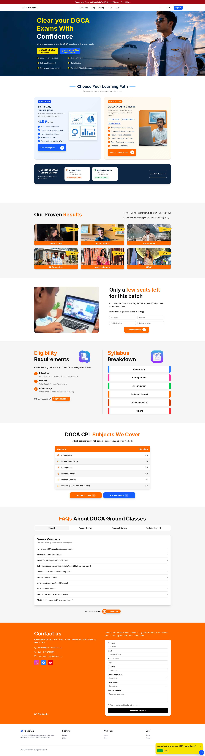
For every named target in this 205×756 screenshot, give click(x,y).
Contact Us (62, 399)
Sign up (178, 8)
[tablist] (102, 528)
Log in (168, 8)
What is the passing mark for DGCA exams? (53, 560)
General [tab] (51, 528)
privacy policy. (135, 705)
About (110, 8)
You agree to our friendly (125, 705)
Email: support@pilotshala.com (50, 656)
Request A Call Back (138, 710)
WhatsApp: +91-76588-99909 (50, 648)
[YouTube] (50, 662)
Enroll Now (125, 2)
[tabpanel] (102, 569)
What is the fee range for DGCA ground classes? (55, 600)
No (166, 751)
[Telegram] (43, 662)
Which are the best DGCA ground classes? (53, 594)
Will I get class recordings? (47, 577)
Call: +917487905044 (46, 652)
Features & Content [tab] (119, 528)
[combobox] (138, 670)
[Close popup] (200, 746)
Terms (148, 735)
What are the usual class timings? (49, 555)
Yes (160, 751)
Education (111, 666)
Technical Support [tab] (153, 528)
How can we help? (115, 690)
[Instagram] (36, 662)
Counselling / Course (115, 674)
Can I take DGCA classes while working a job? (54, 572)
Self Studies (83, 8)
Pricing (101, 8)
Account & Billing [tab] (85, 528)
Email (110, 651)
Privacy (148, 738)
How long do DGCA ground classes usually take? (55, 549)
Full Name (111, 643)
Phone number (113, 659)
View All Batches (156, 174)
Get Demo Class (83, 495)
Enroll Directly (117, 495)
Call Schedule (113, 682)
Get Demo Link (134, 330)
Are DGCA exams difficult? (46, 589)
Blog (93, 8)
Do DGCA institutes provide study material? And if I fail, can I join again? (64, 566)
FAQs (117, 8)
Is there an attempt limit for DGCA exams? (52, 583)
